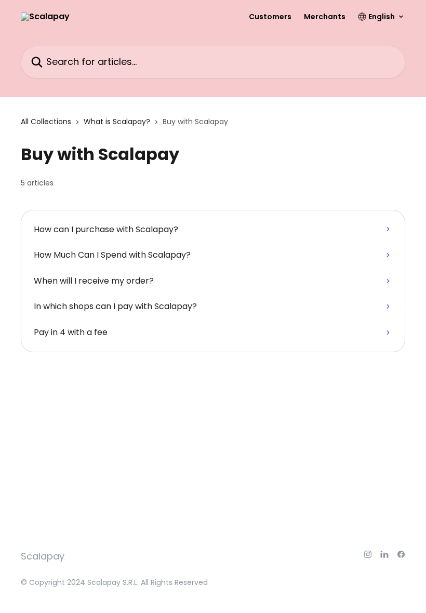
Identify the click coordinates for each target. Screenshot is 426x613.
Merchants (324, 16)
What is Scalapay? (117, 121)
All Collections (46, 121)
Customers (270, 16)
